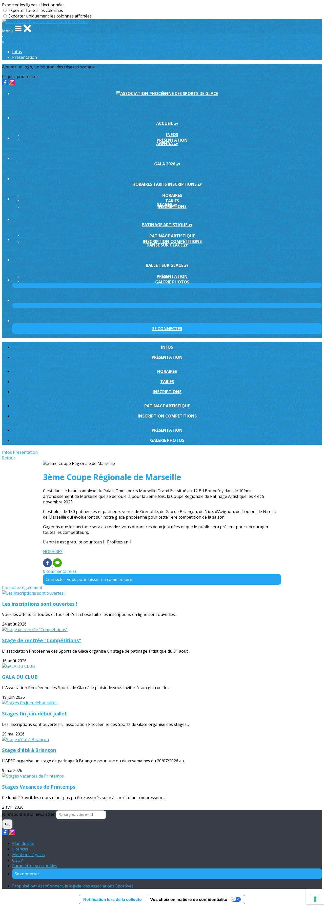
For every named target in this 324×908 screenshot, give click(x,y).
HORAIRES (53, 551)
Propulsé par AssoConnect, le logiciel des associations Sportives (72, 886)
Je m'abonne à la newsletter (29, 814)
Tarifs (172, 201)
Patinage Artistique (172, 236)
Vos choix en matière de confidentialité (188, 899)
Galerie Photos (172, 282)
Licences (20, 849)
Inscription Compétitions (172, 241)
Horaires (172, 195)
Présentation (24, 57)
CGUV (17, 860)
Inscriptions (167, 391)
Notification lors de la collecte (112, 899)
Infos (17, 51)
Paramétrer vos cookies (34, 865)
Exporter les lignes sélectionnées (33, 5)
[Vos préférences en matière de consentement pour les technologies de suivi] (315, 899)
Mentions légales (28, 854)
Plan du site (23, 843)
